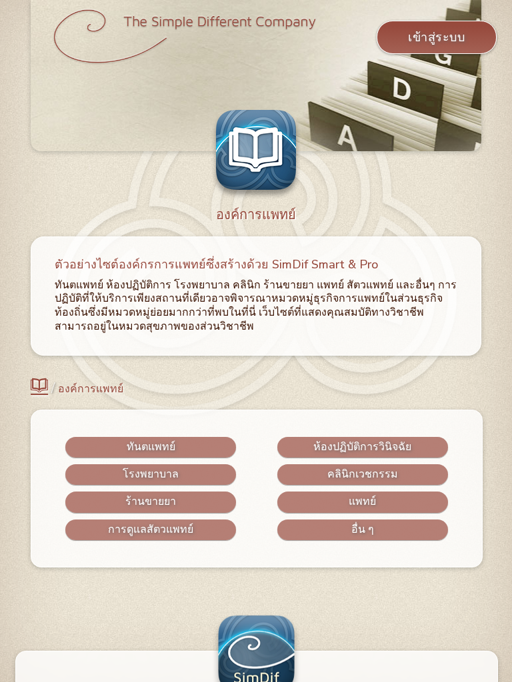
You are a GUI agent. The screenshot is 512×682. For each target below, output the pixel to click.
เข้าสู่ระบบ (436, 37)
